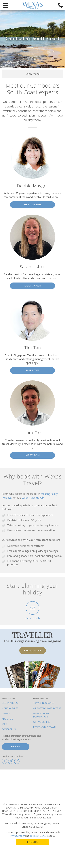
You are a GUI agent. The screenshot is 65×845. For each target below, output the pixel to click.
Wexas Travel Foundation (41, 715)
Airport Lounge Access (47, 708)
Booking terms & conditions (23, 807)
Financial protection (15, 810)
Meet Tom (32, 455)
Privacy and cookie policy (45, 804)
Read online (32, 650)
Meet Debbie (33, 204)
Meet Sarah (32, 285)
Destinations (10, 702)
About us (7, 718)
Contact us (9, 729)
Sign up (15, 746)
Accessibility (50, 807)
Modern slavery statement (46, 810)
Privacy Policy (17, 835)
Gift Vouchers (41, 721)
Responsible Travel (45, 727)
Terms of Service (39, 835)
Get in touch (32, 618)
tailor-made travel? (33, 497)
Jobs (4, 724)
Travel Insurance (43, 702)
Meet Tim (32, 370)
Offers (6, 713)
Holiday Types (10, 708)
